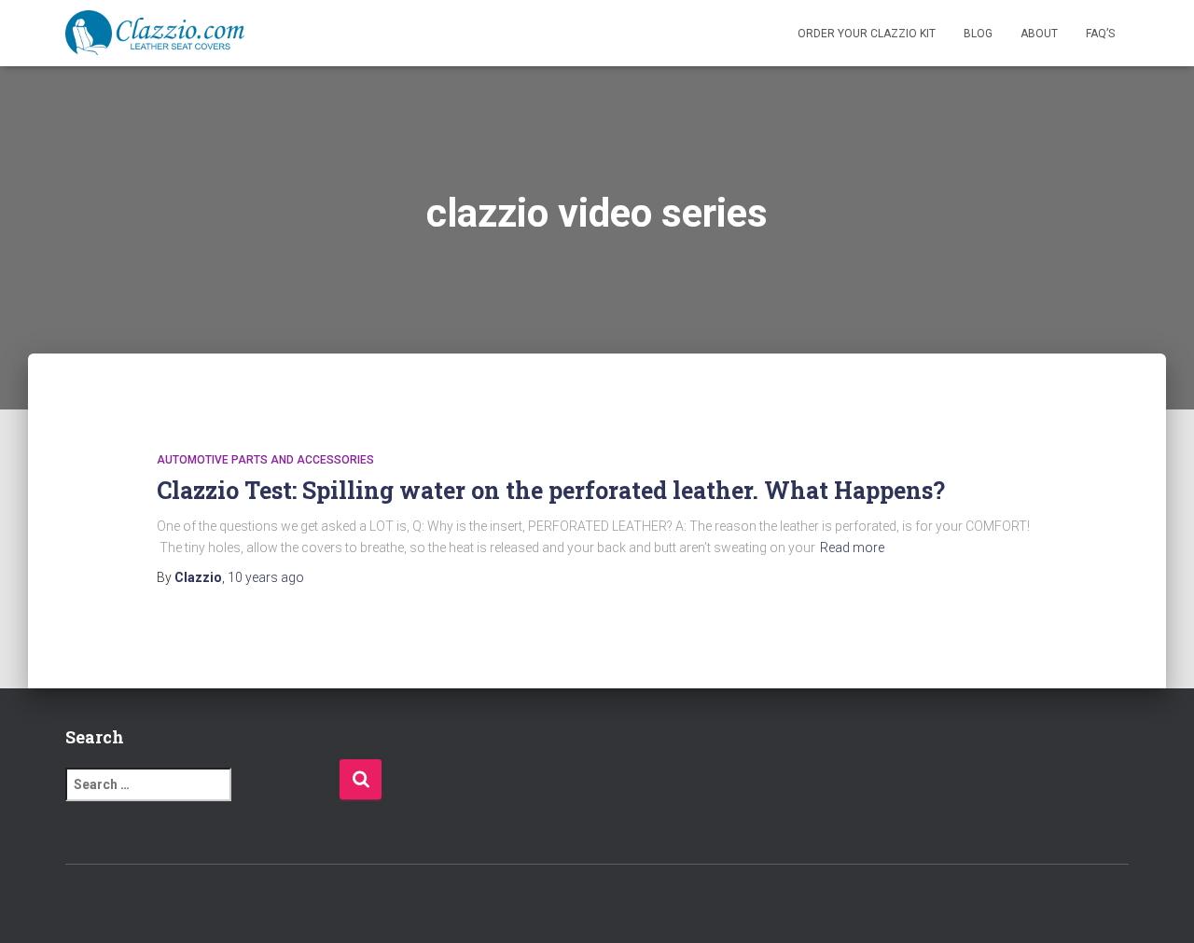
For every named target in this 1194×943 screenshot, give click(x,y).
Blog (978, 33)
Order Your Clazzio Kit (867, 33)
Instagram (145, 904)
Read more (852, 547)
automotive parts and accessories (265, 459)
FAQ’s (1100, 33)
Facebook (80, 904)
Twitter (113, 904)
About (1039, 33)
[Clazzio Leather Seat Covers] (154, 33)
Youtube (178, 904)
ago (266, 577)
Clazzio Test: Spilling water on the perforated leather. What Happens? (551, 490)
